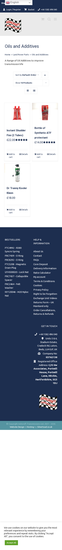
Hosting (30, 427)
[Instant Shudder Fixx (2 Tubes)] (17, 114)
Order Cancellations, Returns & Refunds (44, 312)
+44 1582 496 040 (48, 334)
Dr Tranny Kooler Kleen (17, 191)
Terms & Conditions (44, 281)
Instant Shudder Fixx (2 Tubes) (16, 133)
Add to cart (12, 155)
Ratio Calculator (42, 272)
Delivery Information (44, 268)
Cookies (37, 285)
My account (39, 276)
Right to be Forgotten (45, 293)
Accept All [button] (11, 543)
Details (24, 154)
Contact (37, 255)
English (14, 2)
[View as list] (34, 91)
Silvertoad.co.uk (44, 427)
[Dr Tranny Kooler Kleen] (17, 173)
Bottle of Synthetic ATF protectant (42, 133)
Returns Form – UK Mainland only (43, 304)
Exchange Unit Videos (45, 298)
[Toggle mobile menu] (55, 19)
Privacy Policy (40, 289)
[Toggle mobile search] (49, 19)
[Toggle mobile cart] (42, 19)
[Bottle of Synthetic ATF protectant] (45, 113)
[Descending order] (45, 75)
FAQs (36, 259)
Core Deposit (40, 264)
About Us (38, 251)
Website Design (17, 427)
